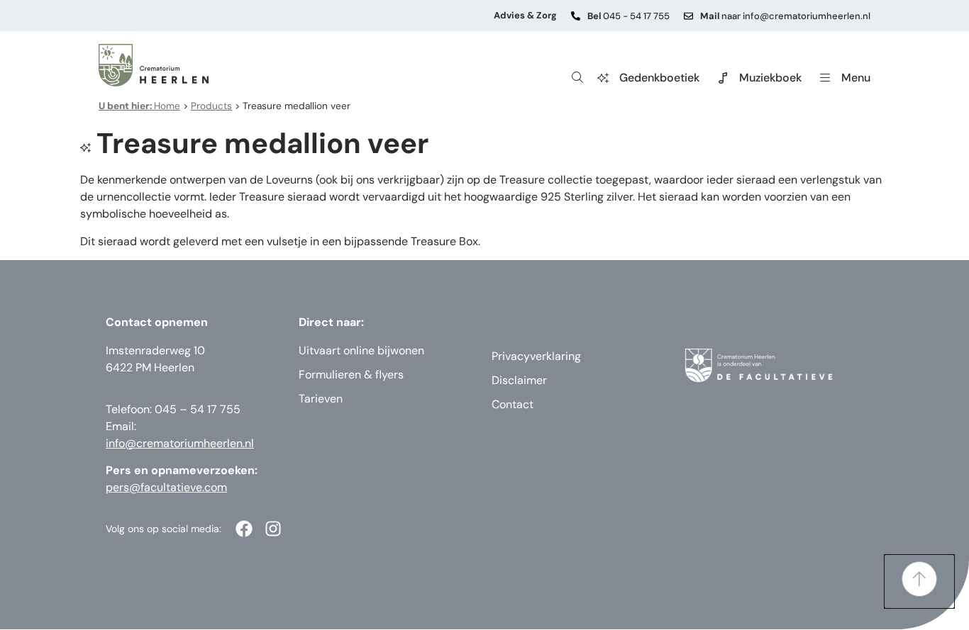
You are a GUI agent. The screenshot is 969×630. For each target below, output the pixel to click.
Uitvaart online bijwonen (361, 350)
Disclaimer (519, 380)
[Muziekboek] (723, 78)
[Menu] (825, 78)
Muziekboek (770, 77)
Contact (512, 404)
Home (139, 106)
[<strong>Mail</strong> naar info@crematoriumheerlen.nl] (688, 16)
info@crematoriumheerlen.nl (180, 443)
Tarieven (321, 398)
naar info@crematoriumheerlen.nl (785, 16)
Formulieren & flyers (351, 374)
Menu (855, 77)
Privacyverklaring (536, 356)
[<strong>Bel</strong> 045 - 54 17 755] (575, 16)
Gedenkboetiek (659, 77)
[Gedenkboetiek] (603, 78)
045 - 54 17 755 (628, 16)
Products (211, 106)
